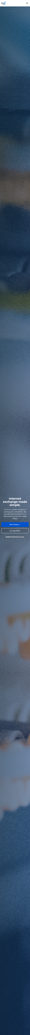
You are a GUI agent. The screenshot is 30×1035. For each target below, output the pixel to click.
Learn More (16, 531)
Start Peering (13, 524)
